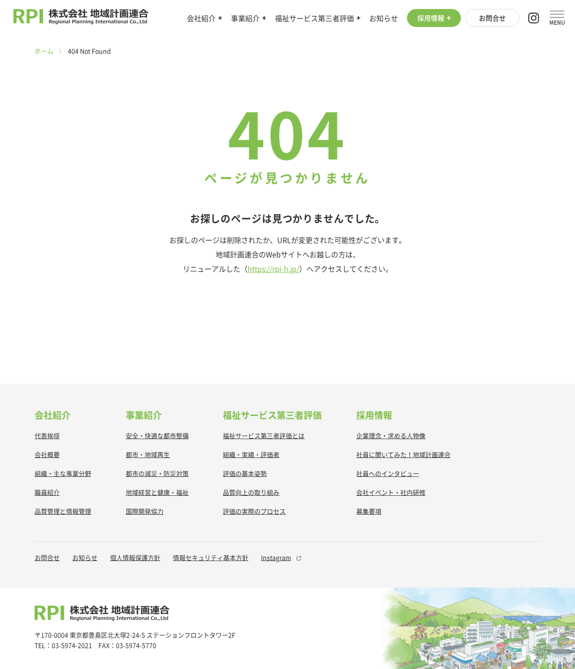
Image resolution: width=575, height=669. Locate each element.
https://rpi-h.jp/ (273, 268)
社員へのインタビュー (387, 473)
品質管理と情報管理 (63, 511)
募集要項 (368, 511)
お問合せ (492, 18)
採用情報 (430, 18)
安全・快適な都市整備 (157, 435)
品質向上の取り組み (251, 492)
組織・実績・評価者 (251, 454)
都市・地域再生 (148, 454)
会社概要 (47, 454)
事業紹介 (245, 18)
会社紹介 (201, 18)
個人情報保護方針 (135, 557)
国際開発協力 (145, 511)
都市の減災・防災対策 (157, 473)
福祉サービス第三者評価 (314, 18)
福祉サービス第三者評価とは (264, 435)
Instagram (276, 557)
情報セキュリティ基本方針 (210, 557)
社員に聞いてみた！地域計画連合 (403, 454)
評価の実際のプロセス (254, 511)
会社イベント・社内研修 (390, 492)
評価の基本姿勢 (245, 473)
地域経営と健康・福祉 (157, 492)
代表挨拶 (47, 435)
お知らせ (383, 18)
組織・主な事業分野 (63, 473)
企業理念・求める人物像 (390, 435)
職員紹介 (47, 492)
